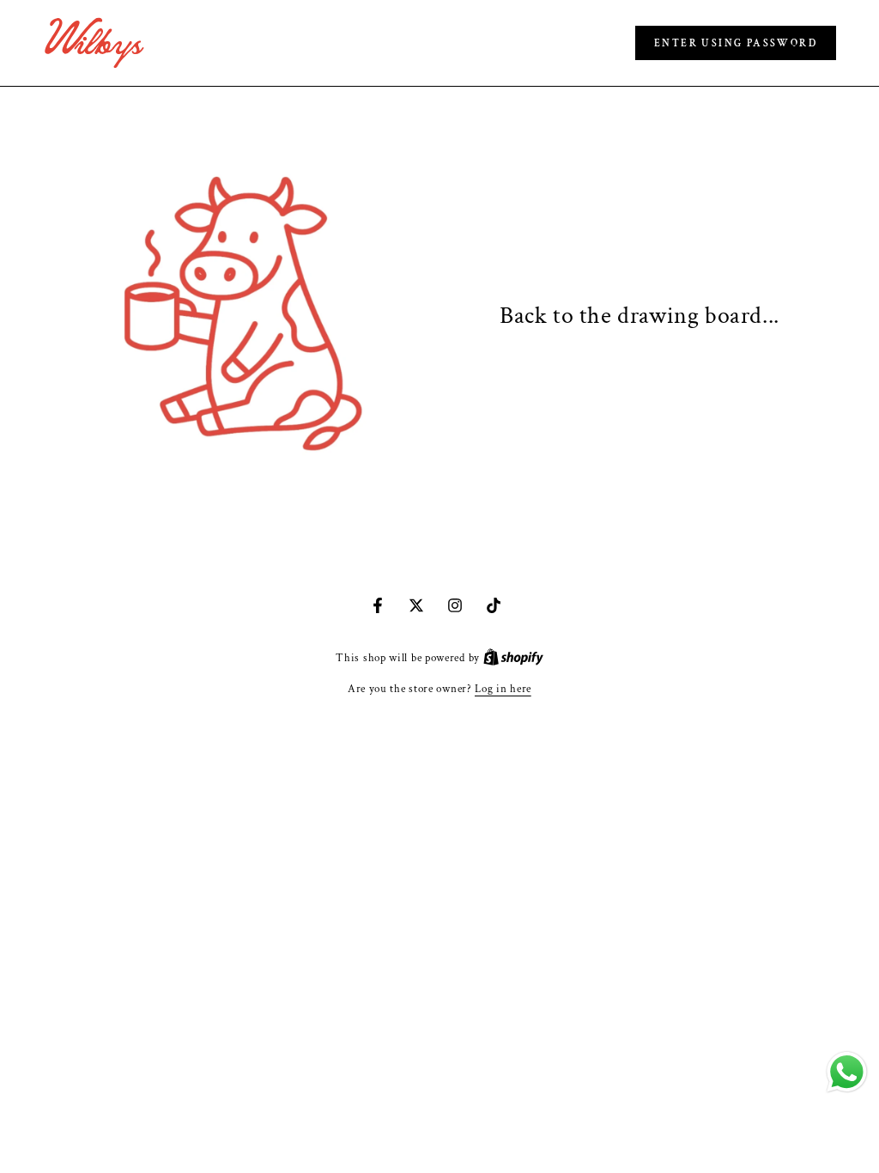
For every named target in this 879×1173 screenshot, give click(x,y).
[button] (735, 43)
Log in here (503, 689)
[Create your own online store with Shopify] (513, 658)
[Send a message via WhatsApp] (846, 1072)
